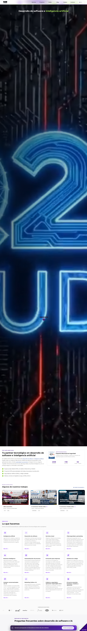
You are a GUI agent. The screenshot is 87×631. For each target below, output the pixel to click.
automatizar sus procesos (22, 462)
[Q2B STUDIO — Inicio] (5, 2)
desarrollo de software (28, 458)
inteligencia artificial (39, 458)
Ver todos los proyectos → (79, 487)
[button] (82, 627)
